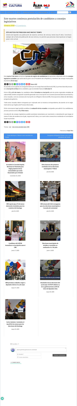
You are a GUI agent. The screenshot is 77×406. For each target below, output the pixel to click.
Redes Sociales (42, 12)
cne (10, 127)
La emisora (10, 12)
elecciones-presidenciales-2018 (20, 127)
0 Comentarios (21, 25)
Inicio (2, 12)
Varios (52, 12)
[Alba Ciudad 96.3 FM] (38, 5)
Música (19, 12)
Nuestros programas (28, 12)
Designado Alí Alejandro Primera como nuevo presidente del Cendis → (59, 136)
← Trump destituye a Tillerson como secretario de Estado (19, 136)
